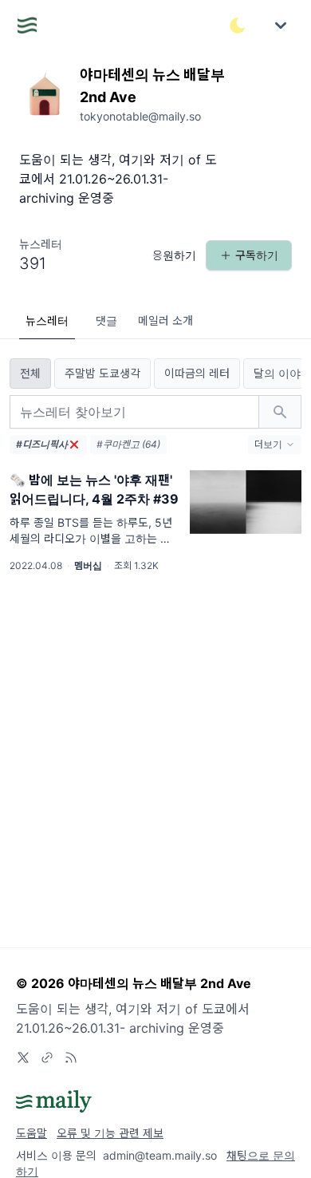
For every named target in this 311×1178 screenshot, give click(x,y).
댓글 (106, 320)
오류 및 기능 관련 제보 (110, 1133)
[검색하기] (279, 412)
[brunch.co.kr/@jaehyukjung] (47, 1057)
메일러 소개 (165, 320)
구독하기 (256, 255)
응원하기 (174, 255)
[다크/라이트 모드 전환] (237, 25)
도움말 (31, 1133)
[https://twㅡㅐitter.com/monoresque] (23, 1057)
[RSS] (71, 1057)
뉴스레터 (47, 320)
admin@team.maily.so (160, 1155)
